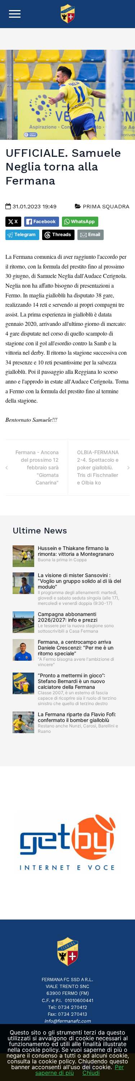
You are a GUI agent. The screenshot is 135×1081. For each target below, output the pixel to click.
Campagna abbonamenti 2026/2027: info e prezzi (67, 617)
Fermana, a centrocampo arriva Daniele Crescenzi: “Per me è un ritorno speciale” (75, 647)
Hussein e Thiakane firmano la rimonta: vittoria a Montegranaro (76, 551)
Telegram (25, 234)
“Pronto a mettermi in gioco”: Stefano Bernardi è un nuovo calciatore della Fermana (71, 681)
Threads (61, 234)
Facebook (44, 221)
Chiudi (91, 1072)
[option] (67, 843)
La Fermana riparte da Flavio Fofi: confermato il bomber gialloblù (77, 717)
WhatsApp (83, 221)
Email (94, 234)
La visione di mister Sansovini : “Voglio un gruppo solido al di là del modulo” (79, 581)
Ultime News (40, 531)
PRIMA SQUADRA (105, 206)
